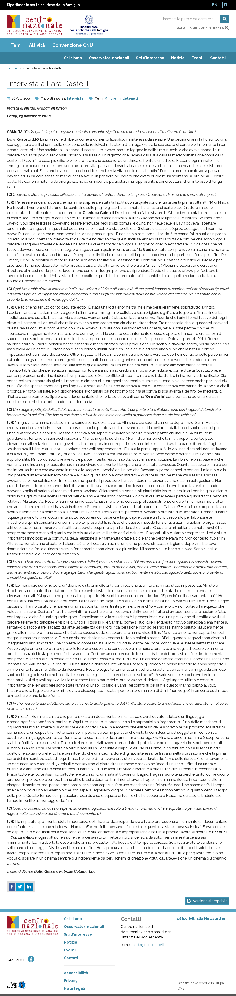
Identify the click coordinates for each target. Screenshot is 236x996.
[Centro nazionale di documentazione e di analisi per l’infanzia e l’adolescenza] (34, 25)
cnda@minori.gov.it (149, 945)
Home (12, 68)
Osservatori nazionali (109, 58)
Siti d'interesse (150, 58)
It (225, 5)
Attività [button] (37, 45)
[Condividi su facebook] (12, 887)
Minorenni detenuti (121, 98)
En (214, 5)
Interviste (75, 98)
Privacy (70, 981)
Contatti (218, 58)
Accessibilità (76, 973)
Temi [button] (16, 45)
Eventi (197, 58)
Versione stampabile (210, 901)
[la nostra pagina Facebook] (31, 959)
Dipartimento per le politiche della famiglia (43, 5)
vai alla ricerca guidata (201, 28)
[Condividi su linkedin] (29, 887)
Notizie (178, 58)
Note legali (74, 988)
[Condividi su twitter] (20, 887)
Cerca (224, 19)
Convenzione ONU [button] (72, 45)
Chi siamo (73, 58)
